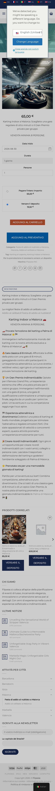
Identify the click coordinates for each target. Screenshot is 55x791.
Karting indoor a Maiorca (38, 254)
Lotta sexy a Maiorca (39, 548)
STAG (18, 774)
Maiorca (14, 250)
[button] (4, 13)
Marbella (7, 710)
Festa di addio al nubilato (36, 313)
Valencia (6, 715)
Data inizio (27, 143)
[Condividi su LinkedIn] (40, 268)
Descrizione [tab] (10, 289)
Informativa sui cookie (14, 781)
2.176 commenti (19, 626)
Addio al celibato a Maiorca (31, 250)
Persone (28, 167)
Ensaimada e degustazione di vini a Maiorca (13, 551)
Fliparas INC (31, 262)
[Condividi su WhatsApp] (14, 268)
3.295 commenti (21, 649)
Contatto (45, 774)
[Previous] (2, 545)
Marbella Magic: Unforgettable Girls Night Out (29, 657)
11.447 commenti (21, 661)
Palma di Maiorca (42, 494)
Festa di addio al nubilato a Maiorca (32, 247)
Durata (27, 155)
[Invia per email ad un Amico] (30, 268)
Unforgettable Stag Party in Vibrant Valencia (29, 645)
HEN (25, 774)
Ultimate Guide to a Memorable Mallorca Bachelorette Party (27, 633)
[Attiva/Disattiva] (51, 678)
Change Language (27, 41)
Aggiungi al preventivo (27, 237)
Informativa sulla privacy (39, 781)
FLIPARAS (9, 774)
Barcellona (8, 678)
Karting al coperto (18, 254)
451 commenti (19, 637)
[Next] (52, 545)
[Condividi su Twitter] (25, 268)
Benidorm (8, 684)
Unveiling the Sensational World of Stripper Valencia (29, 621)
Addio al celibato (11, 313)
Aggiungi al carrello (27, 222)
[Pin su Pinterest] (35, 268)
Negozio (33, 774)
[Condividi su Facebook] (19, 268)
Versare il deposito (13, 565)
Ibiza (4, 689)
